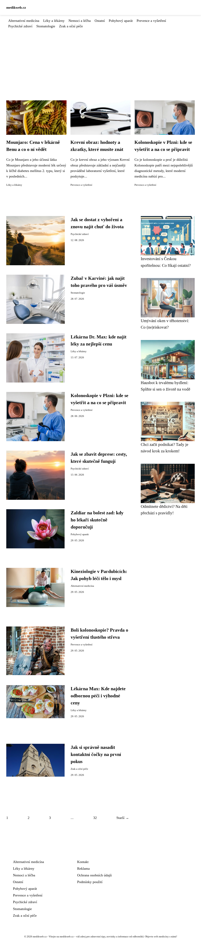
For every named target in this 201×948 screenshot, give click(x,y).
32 (95, 818)
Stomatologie (45, 26)
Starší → (122, 818)
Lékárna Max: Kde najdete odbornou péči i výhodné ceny (98, 695)
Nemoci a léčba (80, 21)
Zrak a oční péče (71, 26)
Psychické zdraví (20, 26)
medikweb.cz (16, 7)
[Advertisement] (100, 58)
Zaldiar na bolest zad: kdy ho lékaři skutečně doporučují (97, 519)
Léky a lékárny (54, 21)
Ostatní (100, 21)
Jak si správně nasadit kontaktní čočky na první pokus (96, 754)
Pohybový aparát (121, 21)
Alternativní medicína (23, 21)
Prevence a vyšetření (151, 21)
